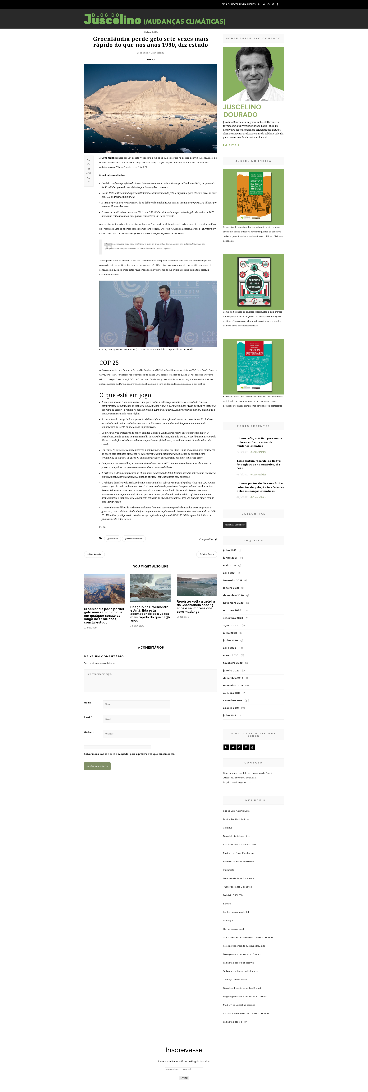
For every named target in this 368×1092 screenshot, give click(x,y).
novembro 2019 (233, 685)
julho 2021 (229, 550)
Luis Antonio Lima (240, 811)
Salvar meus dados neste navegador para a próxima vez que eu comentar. (129, 754)
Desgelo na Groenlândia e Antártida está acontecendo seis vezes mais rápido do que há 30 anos (150, 613)
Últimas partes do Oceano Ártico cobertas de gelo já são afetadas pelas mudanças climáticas (260, 487)
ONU (159, 370)
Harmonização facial (233, 929)
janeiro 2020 (231, 670)
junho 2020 (230, 640)
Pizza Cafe (228, 870)
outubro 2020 (232, 610)
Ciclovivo (227, 827)
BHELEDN (237, 895)
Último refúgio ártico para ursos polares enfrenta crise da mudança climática (259, 442)
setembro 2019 (232, 700)
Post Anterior (95, 554)
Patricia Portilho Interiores (236, 819)
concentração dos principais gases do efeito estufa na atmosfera (138, 419)
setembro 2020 (233, 618)
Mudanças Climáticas (150, 52)
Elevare (227, 903)
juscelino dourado (133, 538)
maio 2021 (229, 565)
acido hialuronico (249, 971)
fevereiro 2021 (232, 580)
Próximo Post (206, 554)
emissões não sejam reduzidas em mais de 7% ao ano (133, 423)
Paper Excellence (245, 853)
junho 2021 (230, 557)
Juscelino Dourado (263, 937)
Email (88, 717)
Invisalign (228, 920)
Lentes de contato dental (236, 912)
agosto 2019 (231, 708)
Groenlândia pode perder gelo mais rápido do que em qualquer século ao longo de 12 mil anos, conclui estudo (104, 615)
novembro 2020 (233, 602)
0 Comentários (258, 452)
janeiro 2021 (231, 587)
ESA (203, 228)
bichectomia (247, 962)
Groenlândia (109, 157)
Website (89, 732)
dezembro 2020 (233, 595)
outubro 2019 (231, 693)
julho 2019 (229, 715)
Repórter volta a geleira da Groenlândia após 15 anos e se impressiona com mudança (196, 607)
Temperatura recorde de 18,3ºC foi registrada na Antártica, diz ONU (259, 464)
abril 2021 (229, 573)
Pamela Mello (240, 979)
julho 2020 (230, 633)
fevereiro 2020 (233, 662)
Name (88, 702)
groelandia (113, 538)
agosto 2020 (231, 625)
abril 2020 (229, 647)
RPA (245, 1021)
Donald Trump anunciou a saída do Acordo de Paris (141, 436)
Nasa (155, 228)
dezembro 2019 (233, 678)
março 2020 (230, 655)
